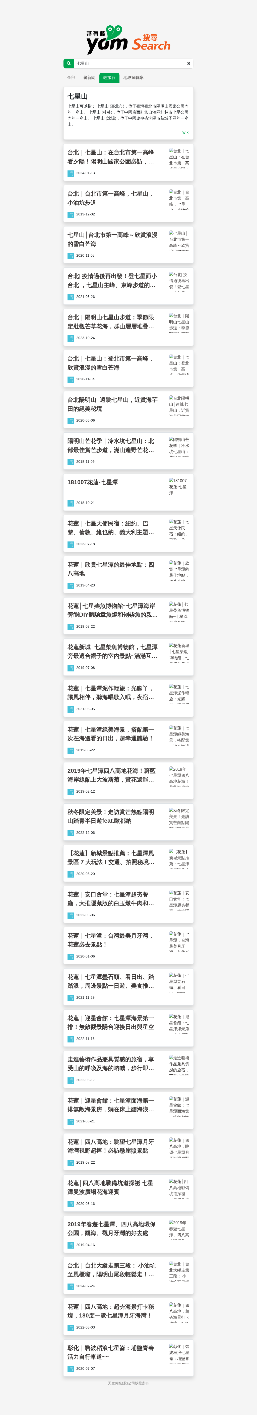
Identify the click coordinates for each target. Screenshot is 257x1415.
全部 (71, 77)
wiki (185, 132)
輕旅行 (109, 77)
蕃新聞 (89, 77)
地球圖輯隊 (133, 77)
